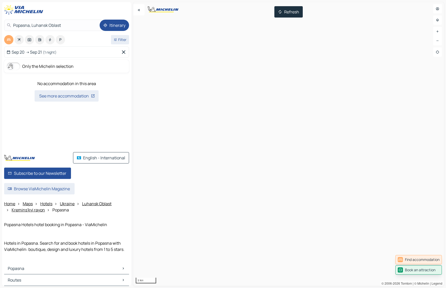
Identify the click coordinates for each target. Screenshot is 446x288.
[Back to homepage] (24, 9)
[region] (288, 144)
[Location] (437, 52)
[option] (8, 39)
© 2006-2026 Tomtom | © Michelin (405, 283)
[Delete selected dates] (125, 52)
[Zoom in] (437, 31)
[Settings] (437, 20)
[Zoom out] (437, 40)
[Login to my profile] (437, 8)
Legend (437, 283)
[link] (418, 259)
